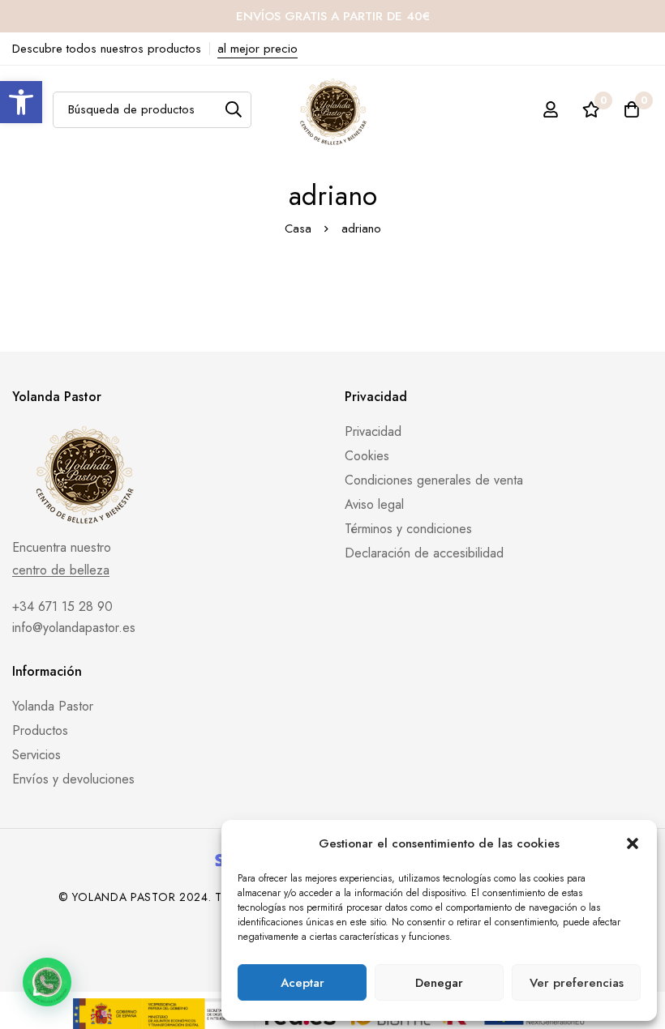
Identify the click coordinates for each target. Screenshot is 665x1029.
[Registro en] (550, 109)
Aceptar (302, 983)
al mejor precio (257, 49)
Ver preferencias (577, 983)
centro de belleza (60, 570)
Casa (298, 228)
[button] (21, 102)
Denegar (439, 983)
